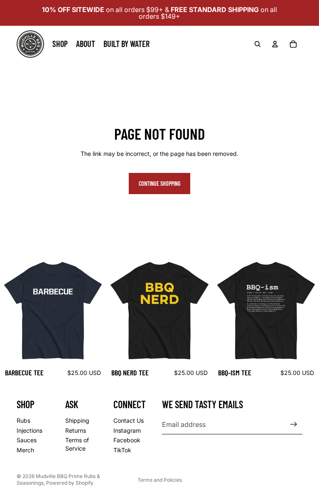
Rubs (23, 420)
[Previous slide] (118, 311)
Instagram (127, 430)
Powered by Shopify (69, 483)
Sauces (27, 440)
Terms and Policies (159, 480)
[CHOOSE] (93, 351)
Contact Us (128, 420)
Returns (75, 430)
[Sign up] (293, 424)
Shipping (77, 420)
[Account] (275, 44)
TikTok (122, 449)
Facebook (126, 440)
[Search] (257, 44)
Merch (25, 449)
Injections (29, 430)
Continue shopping (159, 183)
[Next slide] (200, 311)
